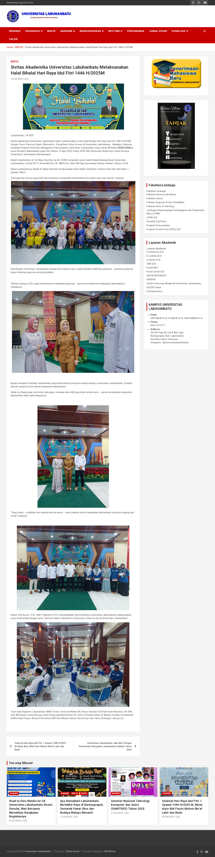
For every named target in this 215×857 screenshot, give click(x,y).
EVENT (84, 793)
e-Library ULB (153, 259)
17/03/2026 (66, 816)
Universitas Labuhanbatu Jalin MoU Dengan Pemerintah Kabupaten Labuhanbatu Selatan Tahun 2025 (105, 746)
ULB (26, 79)
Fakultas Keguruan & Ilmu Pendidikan (165, 202)
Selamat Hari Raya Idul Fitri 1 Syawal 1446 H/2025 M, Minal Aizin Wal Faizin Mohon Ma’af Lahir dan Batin (40, 746)
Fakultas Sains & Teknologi (160, 206)
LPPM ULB (152, 217)
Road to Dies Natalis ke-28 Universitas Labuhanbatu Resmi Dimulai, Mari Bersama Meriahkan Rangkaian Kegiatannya (30, 808)
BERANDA (14, 31)
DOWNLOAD (178, 31)
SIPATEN (151, 279)
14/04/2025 (17, 79)
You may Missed (21, 763)
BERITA (51, 31)
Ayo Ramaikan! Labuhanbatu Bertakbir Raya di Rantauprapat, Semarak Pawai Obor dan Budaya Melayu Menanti (81, 806)
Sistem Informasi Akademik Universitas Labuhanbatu (174, 283)
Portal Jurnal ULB (155, 271)
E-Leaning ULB (154, 255)
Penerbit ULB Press (156, 221)
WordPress (110, 851)
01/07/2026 (15, 820)
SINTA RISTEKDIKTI (157, 275)
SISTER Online (154, 287)
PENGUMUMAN (135, 31)
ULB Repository (154, 291)
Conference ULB (155, 251)
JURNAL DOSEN (158, 31)
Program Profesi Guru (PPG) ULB (164, 229)
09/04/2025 (168, 816)
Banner (14, 793)
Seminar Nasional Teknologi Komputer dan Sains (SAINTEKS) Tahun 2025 (130, 804)
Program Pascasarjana (158, 225)
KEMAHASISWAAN (90, 31)
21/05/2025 (117, 813)
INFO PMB (114, 31)
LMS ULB (151, 263)
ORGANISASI (32, 31)
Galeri (13, 39)
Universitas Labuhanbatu (38, 851)
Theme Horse (72, 851)
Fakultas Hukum (155, 198)
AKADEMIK (66, 31)
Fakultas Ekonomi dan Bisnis (161, 194)
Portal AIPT (152, 267)
